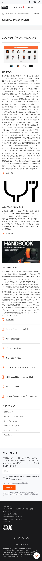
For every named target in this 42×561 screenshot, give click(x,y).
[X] (23, 538)
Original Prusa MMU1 (23, 13)
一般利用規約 (7, 506)
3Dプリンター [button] (18, 7)
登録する (9, 487)
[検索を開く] (30, 2)
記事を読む (10, 173)
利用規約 (27, 494)
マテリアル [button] (31, 7)
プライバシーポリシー (17, 494)
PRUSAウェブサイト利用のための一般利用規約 (18, 509)
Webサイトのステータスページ (13, 519)
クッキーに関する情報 (10, 514)
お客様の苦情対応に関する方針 (12, 516)
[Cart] (38, 2)
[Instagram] (19, 538)
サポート (10, 13)
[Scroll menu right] (39, 7)
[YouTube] (27, 538)
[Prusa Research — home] (4, 8)
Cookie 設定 (6, 522)
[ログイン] (34, 2)
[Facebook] (14, 538)
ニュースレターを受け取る (19, 483)
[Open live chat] (36, 555)
